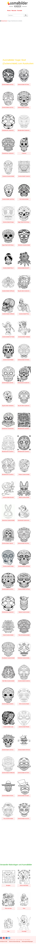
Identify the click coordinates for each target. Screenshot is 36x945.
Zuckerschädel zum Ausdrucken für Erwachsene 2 (14, 107)
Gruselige (24, 931)
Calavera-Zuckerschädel (8, 176)
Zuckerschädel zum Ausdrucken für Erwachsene (13, 84)
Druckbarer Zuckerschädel (8, 658)
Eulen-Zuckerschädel (8, 635)
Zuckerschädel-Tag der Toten (9, 543)
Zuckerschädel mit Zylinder (24, 795)
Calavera (24, 153)
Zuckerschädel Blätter (8, 359)
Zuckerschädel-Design (8, 222)
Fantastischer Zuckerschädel (9, 130)
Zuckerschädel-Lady (8, 726)
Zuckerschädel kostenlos (24, 681)
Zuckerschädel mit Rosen (8, 291)
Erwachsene (4, 21)
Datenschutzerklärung (14, 941)
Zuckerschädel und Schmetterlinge (26, 818)
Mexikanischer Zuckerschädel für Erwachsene (13, 451)
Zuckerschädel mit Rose (24, 589)
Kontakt (19, 10)
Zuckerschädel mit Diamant (24, 359)
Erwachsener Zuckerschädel (24, 382)
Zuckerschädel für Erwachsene (25, 84)
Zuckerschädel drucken (8, 497)
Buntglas (8, 885)
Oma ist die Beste (24, 885)
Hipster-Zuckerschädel (24, 612)
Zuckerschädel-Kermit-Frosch (25, 268)
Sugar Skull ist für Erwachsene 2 (9, 245)
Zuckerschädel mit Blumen (8, 772)
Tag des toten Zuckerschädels (25, 291)
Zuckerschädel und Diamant (24, 107)
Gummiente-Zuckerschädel (24, 520)
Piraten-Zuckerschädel (24, 474)
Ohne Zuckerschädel (24, 703)
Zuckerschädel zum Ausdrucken (9, 749)
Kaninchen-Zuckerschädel (8, 520)
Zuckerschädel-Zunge (8, 566)
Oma (24, 908)
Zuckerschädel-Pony (24, 314)
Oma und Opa (8, 908)
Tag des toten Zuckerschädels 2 (25, 405)
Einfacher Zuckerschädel (24, 245)
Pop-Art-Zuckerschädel (24, 635)
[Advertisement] (18, 41)
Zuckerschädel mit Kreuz (24, 566)
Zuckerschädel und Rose (8, 199)
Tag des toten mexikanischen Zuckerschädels (13, 405)
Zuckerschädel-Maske (24, 726)
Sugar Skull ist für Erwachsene (25, 222)
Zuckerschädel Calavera (24, 176)
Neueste (14, 10)
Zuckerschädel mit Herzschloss (9, 589)
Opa (8, 931)
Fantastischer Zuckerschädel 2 (9, 153)
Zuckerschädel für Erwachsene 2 (25, 543)
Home (9, 10)
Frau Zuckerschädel (8, 818)
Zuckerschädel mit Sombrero (9, 795)
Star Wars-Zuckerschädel (8, 681)
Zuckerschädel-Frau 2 (8, 268)
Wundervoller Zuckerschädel (24, 130)
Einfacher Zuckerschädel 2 (24, 658)
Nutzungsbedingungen (27, 941)
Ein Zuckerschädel (24, 199)
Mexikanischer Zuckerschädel (9, 474)
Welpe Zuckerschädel (24, 497)
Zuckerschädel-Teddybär (24, 336)
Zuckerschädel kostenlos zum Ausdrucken (12, 703)
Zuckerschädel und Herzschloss (9, 382)
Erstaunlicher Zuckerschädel (9, 612)
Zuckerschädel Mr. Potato (8, 336)
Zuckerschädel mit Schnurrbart (25, 772)
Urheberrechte (3, 941)
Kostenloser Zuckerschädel (8, 428)
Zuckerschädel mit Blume (8, 314)
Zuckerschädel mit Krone (24, 749)
